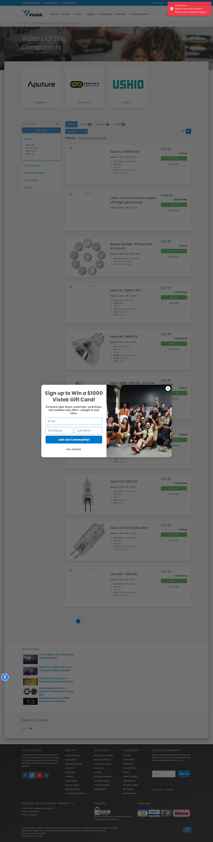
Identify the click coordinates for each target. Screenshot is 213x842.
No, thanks (74, 449)
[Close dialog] (168, 388)
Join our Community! (74, 440)
